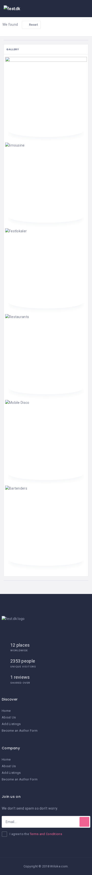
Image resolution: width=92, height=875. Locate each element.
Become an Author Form (20, 730)
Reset (33, 24)
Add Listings (11, 724)
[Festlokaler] (46, 268)
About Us (9, 717)
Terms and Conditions (46, 834)
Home (6, 711)
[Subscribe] (84, 822)
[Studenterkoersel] (46, 96)
